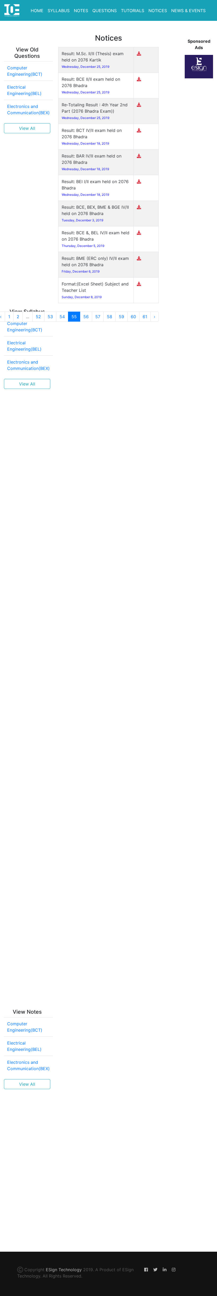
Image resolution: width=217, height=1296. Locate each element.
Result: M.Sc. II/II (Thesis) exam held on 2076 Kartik (93, 60)
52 (38, 316)
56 (86, 316)
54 (62, 316)
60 (133, 316)
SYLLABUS (59, 10)
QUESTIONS (104, 10)
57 (97, 316)
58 (109, 316)
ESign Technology (64, 1269)
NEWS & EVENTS (188, 10)
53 (50, 316)
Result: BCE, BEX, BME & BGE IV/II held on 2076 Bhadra (95, 213)
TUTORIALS (132, 10)
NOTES (81, 10)
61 (145, 316)
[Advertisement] (27, 216)
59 (121, 316)
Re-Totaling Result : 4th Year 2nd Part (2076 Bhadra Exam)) (95, 111)
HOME (37, 10)
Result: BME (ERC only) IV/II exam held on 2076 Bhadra (95, 264)
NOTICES (157, 10)
